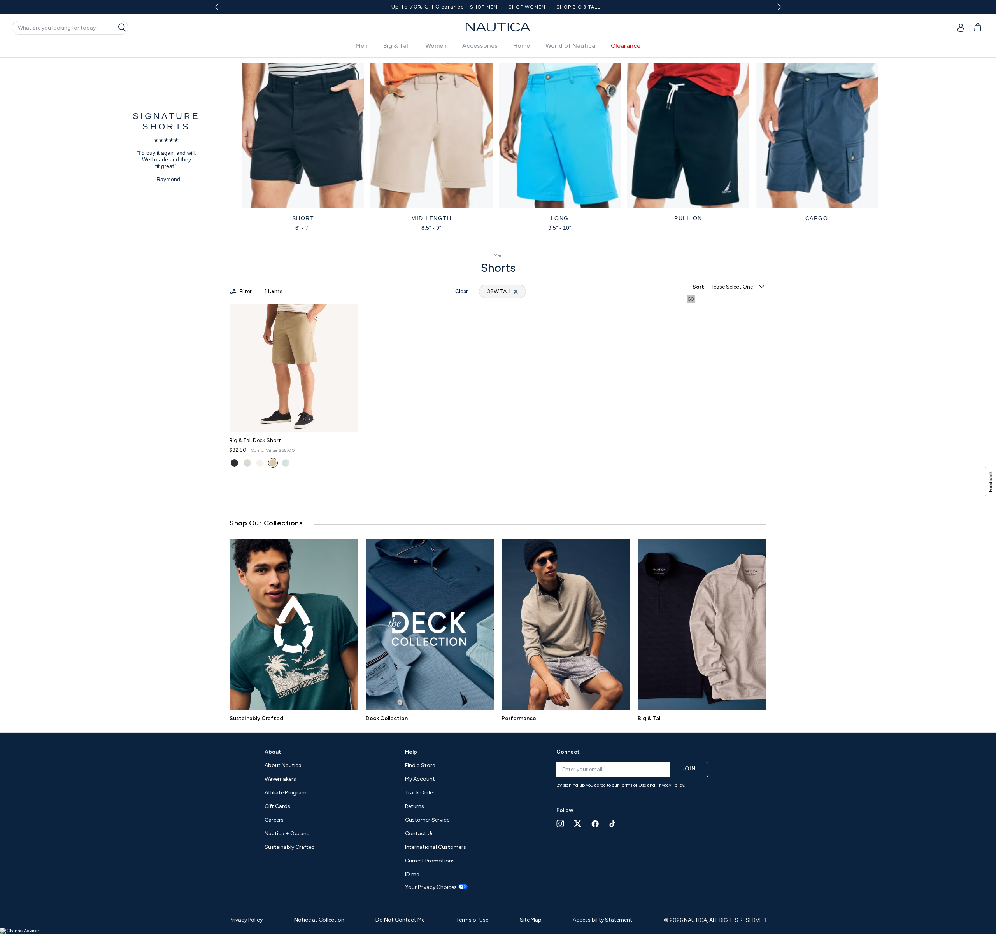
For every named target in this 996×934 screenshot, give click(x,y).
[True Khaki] (273, 463)
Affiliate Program (286, 792)
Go (691, 299)
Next (778, 6)
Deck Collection (387, 718)
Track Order (420, 792)
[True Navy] (234, 463)
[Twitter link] (578, 823)
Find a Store (420, 765)
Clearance (625, 45)
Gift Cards (277, 806)
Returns (414, 806)
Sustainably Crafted (256, 718)
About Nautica (283, 765)
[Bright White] (260, 463)
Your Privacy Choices (431, 887)
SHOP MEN (484, 7)
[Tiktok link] (613, 823)
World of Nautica (570, 45)
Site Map (531, 920)
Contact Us (419, 833)
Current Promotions (430, 860)
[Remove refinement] (516, 291)
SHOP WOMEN (527, 7)
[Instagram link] (560, 823)
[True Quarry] (247, 463)
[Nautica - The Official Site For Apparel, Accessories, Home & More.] (498, 27)
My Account (420, 779)
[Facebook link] (595, 823)
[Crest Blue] (285, 463)
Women (436, 45)
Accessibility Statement (602, 920)
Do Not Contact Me (399, 920)
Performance (519, 718)
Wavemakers (280, 779)
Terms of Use (633, 785)
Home (521, 45)
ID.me (412, 874)
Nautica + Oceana (287, 833)
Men (362, 45)
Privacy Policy (670, 785)
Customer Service (427, 820)
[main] (498, 482)
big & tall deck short (255, 440)
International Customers (435, 847)
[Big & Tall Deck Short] (294, 368)
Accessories (480, 45)
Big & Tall (396, 45)
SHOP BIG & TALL (578, 7)
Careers (274, 820)
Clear (461, 291)
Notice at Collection (319, 920)
